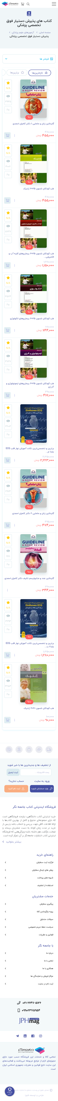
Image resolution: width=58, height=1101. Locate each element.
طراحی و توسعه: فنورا (34, 1095)
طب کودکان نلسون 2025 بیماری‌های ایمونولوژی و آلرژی (30, 385)
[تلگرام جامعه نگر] (17, 1036)
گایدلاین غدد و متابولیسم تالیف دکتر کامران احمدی (29, 578)
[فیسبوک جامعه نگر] (32, 1036)
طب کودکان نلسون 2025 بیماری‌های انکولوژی (32, 318)
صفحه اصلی (45, 32)
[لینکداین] (25, 1036)
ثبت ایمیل (13, 772)
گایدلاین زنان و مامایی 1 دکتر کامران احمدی (33, 124)
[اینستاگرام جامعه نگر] (40, 1036)
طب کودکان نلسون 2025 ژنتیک (38, 189)
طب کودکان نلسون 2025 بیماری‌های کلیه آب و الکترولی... (31, 255)
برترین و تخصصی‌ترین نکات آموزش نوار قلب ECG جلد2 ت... (30, 645)
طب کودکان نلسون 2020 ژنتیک (39, 708)
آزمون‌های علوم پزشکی (23, 32)
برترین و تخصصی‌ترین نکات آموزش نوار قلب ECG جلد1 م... (30, 450)
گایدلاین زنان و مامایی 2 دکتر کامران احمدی (33, 513)
